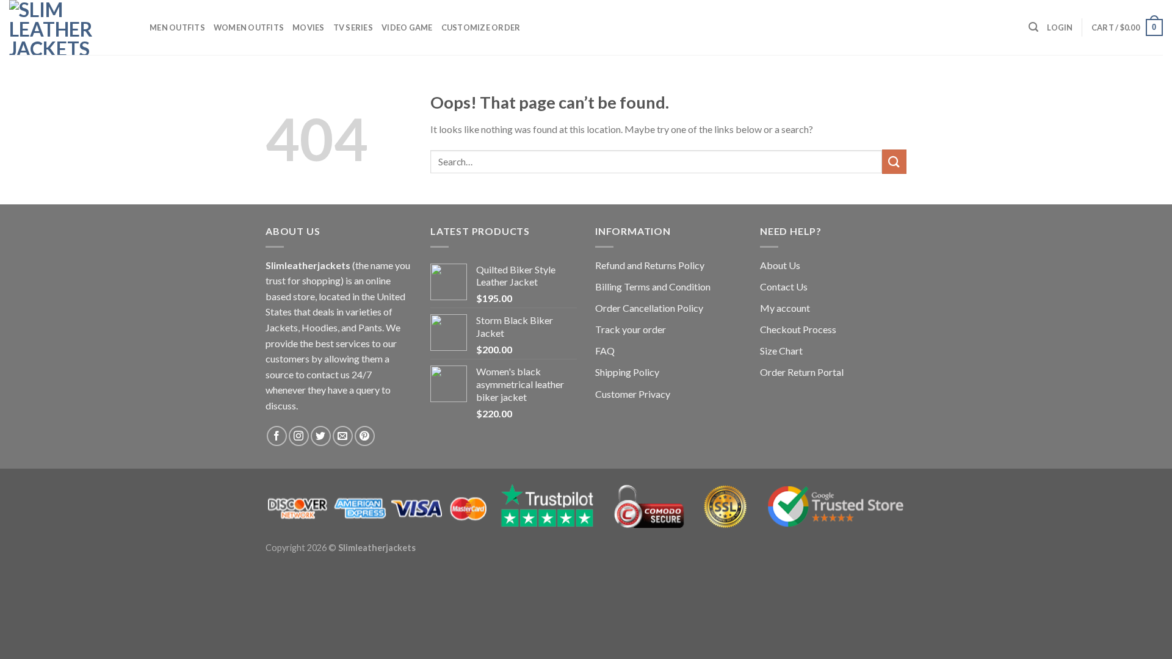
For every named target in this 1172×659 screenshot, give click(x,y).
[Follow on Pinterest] (365, 436)
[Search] (1033, 27)
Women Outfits (249, 27)
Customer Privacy (632, 394)
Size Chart (781, 350)
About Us (780, 265)
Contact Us (784, 286)
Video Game (407, 27)
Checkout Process (798, 329)
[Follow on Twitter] (321, 436)
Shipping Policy (627, 372)
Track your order (630, 329)
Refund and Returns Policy (649, 265)
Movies (308, 27)
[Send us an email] (343, 436)
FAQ (605, 350)
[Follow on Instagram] (299, 436)
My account (785, 308)
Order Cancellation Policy (649, 308)
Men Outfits (177, 27)
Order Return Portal (802, 372)
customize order (481, 27)
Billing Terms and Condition (653, 286)
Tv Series (353, 27)
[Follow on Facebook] (277, 436)
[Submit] (894, 161)
